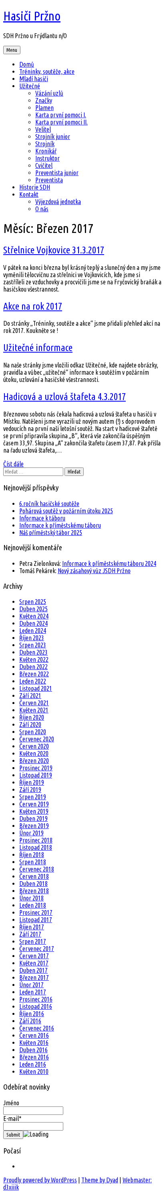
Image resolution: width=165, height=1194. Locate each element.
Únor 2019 (31, 833)
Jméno (11, 1102)
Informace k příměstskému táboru (60, 525)
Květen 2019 (33, 811)
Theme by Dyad (99, 1180)
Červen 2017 (34, 955)
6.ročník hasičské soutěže (49, 503)
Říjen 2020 (31, 717)
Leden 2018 (32, 905)
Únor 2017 (31, 984)
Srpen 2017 (32, 941)
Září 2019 (30, 789)
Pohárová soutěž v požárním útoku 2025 (66, 510)
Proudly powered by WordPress (40, 1180)
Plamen (44, 107)
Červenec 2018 (36, 869)
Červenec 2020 (36, 739)
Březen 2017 (34, 977)
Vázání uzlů (49, 93)
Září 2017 (30, 934)
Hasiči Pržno (31, 15)
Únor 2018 (31, 898)
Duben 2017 (33, 970)
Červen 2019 (34, 804)
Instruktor (47, 158)
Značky (43, 100)
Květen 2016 (33, 1042)
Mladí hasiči (33, 78)
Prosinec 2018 (35, 840)
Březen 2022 (34, 674)
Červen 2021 (34, 702)
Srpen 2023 (32, 645)
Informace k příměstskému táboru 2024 (109, 563)
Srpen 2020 (32, 731)
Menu (11, 50)
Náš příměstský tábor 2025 (50, 532)
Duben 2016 (33, 1049)
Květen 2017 (33, 963)
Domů (26, 64)
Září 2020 (30, 724)
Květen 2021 (33, 710)
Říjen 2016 (31, 1013)
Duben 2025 (33, 608)
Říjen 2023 (31, 637)
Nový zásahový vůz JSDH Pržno (94, 570)
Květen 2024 (33, 616)
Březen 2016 (34, 1057)
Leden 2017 (32, 992)
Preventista (49, 180)
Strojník (44, 143)
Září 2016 (30, 1021)
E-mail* (12, 1118)
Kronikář (45, 151)
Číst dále (13, 463)
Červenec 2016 (36, 1028)
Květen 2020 (33, 753)
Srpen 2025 (32, 601)
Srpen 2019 (32, 796)
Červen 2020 (34, 746)
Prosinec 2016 (35, 999)
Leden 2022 (32, 681)
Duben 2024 (33, 623)
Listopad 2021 (35, 688)
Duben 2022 (33, 666)
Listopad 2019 (35, 775)
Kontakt (28, 194)
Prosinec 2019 (35, 768)
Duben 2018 (33, 883)
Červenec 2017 (36, 948)
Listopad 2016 (35, 1006)
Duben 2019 (33, 818)
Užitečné (29, 86)
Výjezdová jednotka (58, 201)
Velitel (43, 129)
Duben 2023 (33, 652)
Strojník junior (52, 136)
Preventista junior (56, 172)
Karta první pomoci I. (60, 114)
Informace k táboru (42, 518)
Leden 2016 (32, 1064)
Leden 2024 (32, 630)
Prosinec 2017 (35, 912)
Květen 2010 (33, 1071)
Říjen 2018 (31, 854)
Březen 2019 (34, 825)
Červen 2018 (34, 876)
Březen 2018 (34, 890)
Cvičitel (43, 165)
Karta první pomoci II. (61, 122)
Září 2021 (30, 695)
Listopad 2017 (35, 919)
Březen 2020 (34, 760)
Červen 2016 (34, 1035)
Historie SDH (34, 187)
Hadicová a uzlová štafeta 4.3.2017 (64, 396)
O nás (41, 208)
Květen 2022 (33, 659)
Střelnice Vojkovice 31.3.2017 (53, 250)
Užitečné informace (37, 347)
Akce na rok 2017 (32, 306)
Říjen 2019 (31, 782)
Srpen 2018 (32, 861)
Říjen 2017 (31, 927)
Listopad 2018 (35, 847)
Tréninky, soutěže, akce (46, 71)
